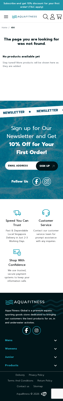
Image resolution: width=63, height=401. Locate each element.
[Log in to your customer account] (52, 16)
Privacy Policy (36, 375)
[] (55, 340)
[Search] (45, 16)
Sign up (45, 166)
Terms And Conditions (20, 380)
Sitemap (38, 386)
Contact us (23, 386)
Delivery (20, 375)
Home (4, 27)
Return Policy (44, 380)
